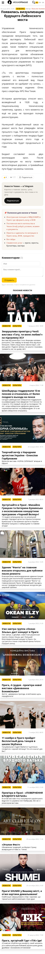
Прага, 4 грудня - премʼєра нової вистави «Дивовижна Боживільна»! (22, 688)
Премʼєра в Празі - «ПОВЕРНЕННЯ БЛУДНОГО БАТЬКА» (22, 794)
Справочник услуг (14, 243)
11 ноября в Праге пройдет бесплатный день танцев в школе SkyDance (18, 741)
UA (43, 3)
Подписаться (13, 200)
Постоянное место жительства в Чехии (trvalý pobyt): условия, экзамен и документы (23, 226)
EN (40, 3)
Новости (6, 326)
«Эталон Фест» (11, 844)
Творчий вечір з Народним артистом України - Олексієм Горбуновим (20, 455)
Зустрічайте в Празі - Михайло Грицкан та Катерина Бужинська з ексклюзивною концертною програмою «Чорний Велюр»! (22, 509)
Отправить (9, 280)
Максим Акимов (38, 8)
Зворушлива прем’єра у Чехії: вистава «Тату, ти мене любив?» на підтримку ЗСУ (22, 334)
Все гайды (10, 239)
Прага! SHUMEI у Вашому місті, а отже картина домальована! (22, 892)
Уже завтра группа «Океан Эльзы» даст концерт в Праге (20, 630)
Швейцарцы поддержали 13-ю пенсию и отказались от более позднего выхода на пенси (21, 394)
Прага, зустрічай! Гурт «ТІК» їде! (22, 940)
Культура (20, 9)
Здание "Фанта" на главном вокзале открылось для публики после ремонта (22, 570)
